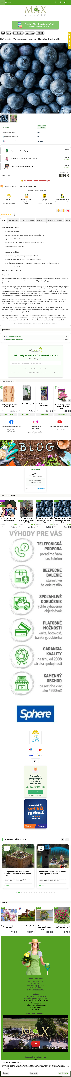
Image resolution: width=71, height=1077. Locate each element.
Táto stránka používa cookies (11, 1062)
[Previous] (62, 839)
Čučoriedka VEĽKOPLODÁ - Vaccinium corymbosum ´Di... (62, 520)
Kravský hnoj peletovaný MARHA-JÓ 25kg (9, 405)
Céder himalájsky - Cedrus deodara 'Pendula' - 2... (27, 927)
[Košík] (65, 2)
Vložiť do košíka (8, 414)
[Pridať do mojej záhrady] (68, 210)
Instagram (35, 1009)
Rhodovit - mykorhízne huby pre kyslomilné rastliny (24, 158)
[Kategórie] (8, 2)
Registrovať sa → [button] (35, 792)
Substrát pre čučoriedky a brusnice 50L (44, 405)
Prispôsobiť (33, 1073)
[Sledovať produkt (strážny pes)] (63, 210)
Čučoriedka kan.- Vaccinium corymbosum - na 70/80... (26, 520)
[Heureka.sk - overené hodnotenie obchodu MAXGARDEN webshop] (35, 744)
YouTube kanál (35, 1007)
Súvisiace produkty (27, 220)
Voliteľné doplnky (4, 145)
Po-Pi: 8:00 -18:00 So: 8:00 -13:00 (35, 1001)
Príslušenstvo (13, 220)
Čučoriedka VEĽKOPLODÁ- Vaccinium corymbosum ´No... (44, 520)
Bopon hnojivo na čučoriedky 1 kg (19, 151)
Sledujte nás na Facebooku (35, 1005)
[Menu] (2, 2)
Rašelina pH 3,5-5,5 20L (26, 404)
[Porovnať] (58, 210)
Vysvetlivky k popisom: (55, 220)
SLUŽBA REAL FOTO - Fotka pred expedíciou (8, 519)
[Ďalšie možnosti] (69, 2)
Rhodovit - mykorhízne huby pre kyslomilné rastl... (62, 406)
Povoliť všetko (63, 1073)
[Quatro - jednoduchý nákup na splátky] (35, 814)
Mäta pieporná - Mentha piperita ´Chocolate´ (62, 926)
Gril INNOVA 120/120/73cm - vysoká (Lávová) (9, 926)
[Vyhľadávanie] (60, 2)
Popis (3, 220)
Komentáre (40, 220)
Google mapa (35, 1003)
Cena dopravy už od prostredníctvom (21, 186)
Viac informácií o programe (35, 795)
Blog (35, 1060)
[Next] (67, 839)
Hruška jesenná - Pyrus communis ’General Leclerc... (44, 927)
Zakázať (5, 1073)
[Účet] (55, 2)
